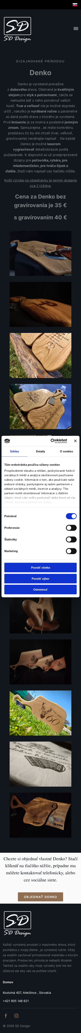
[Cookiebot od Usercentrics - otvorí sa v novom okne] (51, 440)
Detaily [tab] (40, 451)
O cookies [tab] (66, 451)
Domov (8, 982)
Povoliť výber (40, 578)
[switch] (71, 528)
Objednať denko (40, 897)
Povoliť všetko (40, 567)
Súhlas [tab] (14, 451)
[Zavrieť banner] (75, 441)
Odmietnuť (40, 589)
